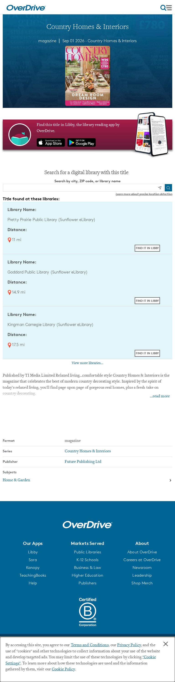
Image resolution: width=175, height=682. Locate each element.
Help (33, 583)
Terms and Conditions (90, 645)
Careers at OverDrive (142, 559)
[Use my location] (159, 187)
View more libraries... (87, 363)
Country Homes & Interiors (112, 40)
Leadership (142, 575)
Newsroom (142, 567)
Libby (33, 552)
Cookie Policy (63, 669)
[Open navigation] (166, 7)
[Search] (168, 187)
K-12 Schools (87, 559)
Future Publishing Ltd (83, 462)
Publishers (87, 583)
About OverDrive (142, 552)
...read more (160, 396)
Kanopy (32, 567)
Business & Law (87, 567)
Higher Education (87, 575)
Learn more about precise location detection (144, 194)
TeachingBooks (33, 575)
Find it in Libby (147, 248)
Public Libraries (87, 552)
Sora (33, 559)
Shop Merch (142, 583)
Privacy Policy (129, 645)
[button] (33, 543)
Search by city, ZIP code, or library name (87, 181)
